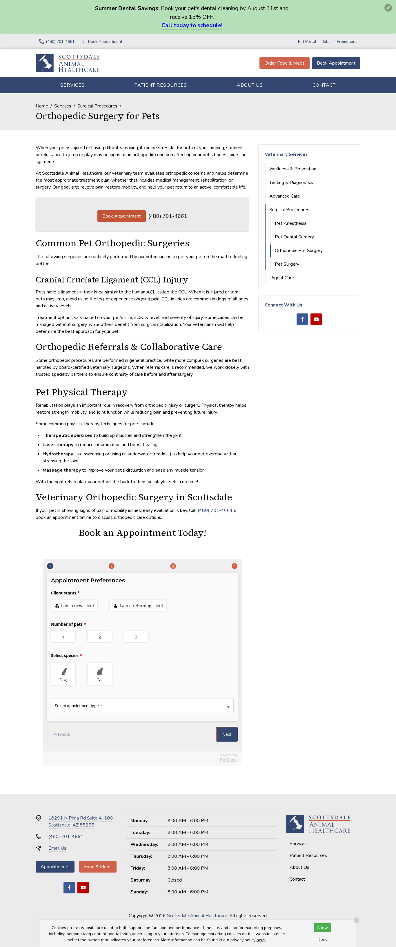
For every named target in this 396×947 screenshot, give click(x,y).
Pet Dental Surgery (294, 237)
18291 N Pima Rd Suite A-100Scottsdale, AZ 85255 (80, 821)
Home (42, 106)
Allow (322, 927)
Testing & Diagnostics (291, 182)
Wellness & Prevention (292, 169)
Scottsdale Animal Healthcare (197, 916)
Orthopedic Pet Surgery (299, 250)
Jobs (326, 41)
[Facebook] (302, 319)
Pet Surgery (287, 264)
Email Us (57, 848)
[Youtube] (316, 319)
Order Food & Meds (284, 63)
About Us (250, 85)
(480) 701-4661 (167, 216)
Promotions (347, 41)
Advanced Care (284, 196)
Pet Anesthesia (290, 223)
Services (72, 85)
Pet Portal (307, 41)
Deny (322, 939)
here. (261, 940)
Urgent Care (281, 278)
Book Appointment (336, 63)
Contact (324, 85)
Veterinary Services (286, 154)
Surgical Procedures (97, 106)
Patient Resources (160, 85)
